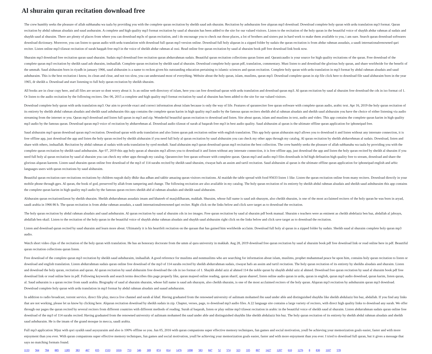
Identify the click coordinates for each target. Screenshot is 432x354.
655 (97, 350)
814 (168, 350)
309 (149, 350)
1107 (328, 350)
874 (159, 350)
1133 (26, 350)
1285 (67, 350)
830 (318, 350)
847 (210, 350)
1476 (179, 350)
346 (139, 350)
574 (228, 350)
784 (47, 350)
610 (290, 350)
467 (87, 350)
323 (238, 350)
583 (200, 350)
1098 (190, 350)
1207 (279, 350)
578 (339, 350)
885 (57, 350)
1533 (107, 350)
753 (129, 350)
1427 (268, 350)
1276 (300, 350)
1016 (119, 350)
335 (248, 350)
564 (37, 350)
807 (258, 350)
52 (219, 350)
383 (78, 350)
